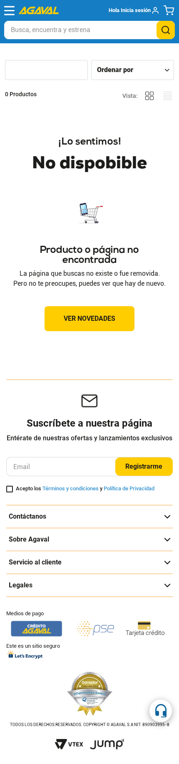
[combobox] (89, 30)
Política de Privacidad (129, 488)
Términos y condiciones (70, 488)
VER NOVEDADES (89, 318)
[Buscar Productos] (166, 30)
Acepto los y (85, 489)
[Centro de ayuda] (160, 710)
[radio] (149, 96)
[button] (133, 10)
